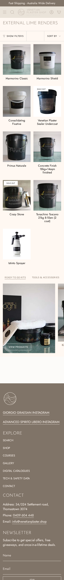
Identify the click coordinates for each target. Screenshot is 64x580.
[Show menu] (4, 12)
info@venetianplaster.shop (29, 521)
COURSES (9, 455)
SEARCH (8, 440)
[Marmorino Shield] (47, 59)
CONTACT (9, 486)
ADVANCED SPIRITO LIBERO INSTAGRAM (31, 422)
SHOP (6, 448)
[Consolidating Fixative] (17, 101)
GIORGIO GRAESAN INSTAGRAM (26, 412)
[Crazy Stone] (17, 195)
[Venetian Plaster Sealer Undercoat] (47, 101)
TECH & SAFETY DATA (16, 478)
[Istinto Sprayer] (17, 244)
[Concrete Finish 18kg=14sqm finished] (47, 146)
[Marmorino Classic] (17, 59)
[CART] (59, 12)
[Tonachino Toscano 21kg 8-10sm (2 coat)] (47, 195)
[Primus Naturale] (17, 146)
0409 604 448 (23, 515)
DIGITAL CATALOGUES (16, 471)
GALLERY (8, 463)
